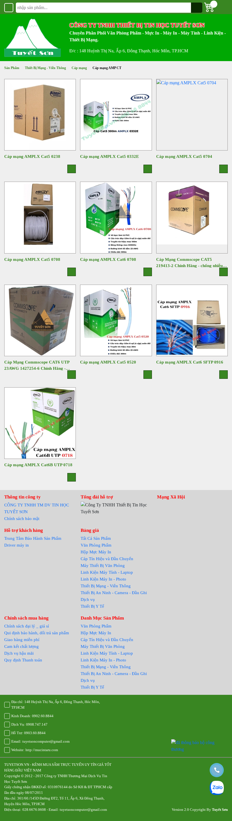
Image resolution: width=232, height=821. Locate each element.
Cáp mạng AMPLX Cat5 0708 (32, 259)
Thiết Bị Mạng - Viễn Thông (45, 68)
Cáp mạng (79, 68)
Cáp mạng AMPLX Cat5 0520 (108, 362)
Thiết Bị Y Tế (92, 606)
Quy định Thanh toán (23, 660)
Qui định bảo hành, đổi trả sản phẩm (36, 633)
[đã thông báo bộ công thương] (199, 745)
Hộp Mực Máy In (96, 552)
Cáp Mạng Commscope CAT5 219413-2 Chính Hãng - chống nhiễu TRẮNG (189, 262)
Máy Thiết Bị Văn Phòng (103, 565)
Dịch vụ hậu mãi (19, 653)
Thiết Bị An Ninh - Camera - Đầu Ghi (114, 592)
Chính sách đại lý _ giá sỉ (26, 626)
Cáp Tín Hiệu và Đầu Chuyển (107, 558)
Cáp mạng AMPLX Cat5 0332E (109, 156)
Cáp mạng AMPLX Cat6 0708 (108, 259)
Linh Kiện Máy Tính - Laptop (107, 572)
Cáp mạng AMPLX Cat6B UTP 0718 (38, 465)
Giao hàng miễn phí (21, 639)
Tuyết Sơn (220, 809)
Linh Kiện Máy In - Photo (103, 579)
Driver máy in (16, 545)
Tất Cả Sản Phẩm (96, 538)
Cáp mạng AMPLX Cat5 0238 (32, 156)
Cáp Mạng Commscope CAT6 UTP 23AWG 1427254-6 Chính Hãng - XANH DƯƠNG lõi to (36, 365)
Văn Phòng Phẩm (96, 545)
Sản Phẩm (11, 68)
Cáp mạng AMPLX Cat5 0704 (184, 156)
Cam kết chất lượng (21, 646)
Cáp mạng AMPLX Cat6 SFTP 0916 (189, 362)
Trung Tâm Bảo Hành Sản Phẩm (32, 538)
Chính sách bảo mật (21, 518)
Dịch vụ (88, 599)
